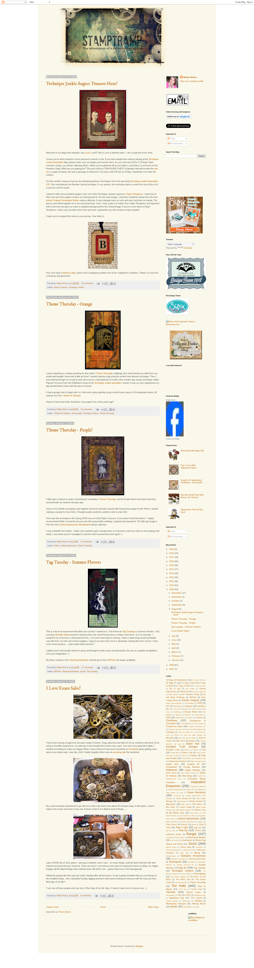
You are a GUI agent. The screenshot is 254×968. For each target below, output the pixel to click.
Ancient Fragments (199, 692)
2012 (171, 577)
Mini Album (197, 804)
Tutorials (170, 892)
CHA (168, 717)
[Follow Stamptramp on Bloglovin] (178, 118)
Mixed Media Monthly (183, 810)
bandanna (201, 706)
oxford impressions (68, 546)
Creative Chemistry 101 (197, 726)
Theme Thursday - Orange (69, 304)
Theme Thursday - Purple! (69, 430)
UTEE (187, 895)
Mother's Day (200, 810)
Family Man (175, 753)
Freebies (193, 756)
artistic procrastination (174, 703)
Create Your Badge (172, 439)
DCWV (176, 735)
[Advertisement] (180, 176)
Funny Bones (186, 758)
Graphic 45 (193, 764)
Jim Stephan (198, 789)
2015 (171, 565)
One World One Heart (187, 816)
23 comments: (87, 283)
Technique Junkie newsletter (107, 383)
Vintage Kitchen (172, 901)
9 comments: (86, 896)
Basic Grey (173, 709)
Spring (197, 853)
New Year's (194, 813)
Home (103, 907)
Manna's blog (69, 273)
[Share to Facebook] (111, 283)
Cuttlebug (170, 732)
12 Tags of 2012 (188, 683)
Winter (174, 906)
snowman (199, 847)
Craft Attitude (185, 723)
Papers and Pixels (188, 822)
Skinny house (171, 847)
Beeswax (184, 709)
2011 (171, 581)
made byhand (181, 801)
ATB (199, 703)
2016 (171, 561)
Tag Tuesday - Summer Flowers (73, 562)
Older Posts (153, 907)
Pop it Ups (182, 827)
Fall (204, 750)
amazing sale (119, 752)
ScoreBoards (186, 840)
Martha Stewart (196, 801)
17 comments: (88, 668)
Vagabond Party (200, 895)
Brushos (187, 715)
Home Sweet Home (188, 773)
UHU (180, 895)
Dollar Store (180, 741)
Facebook (133, 749)
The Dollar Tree (183, 879)
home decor (171, 773)
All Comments (176, 143)
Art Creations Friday (190, 694)
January (176, 660)
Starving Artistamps (79, 660)
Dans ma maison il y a (186, 732)
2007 (171, 669)
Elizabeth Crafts (173, 750)
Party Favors (171, 824)
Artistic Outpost (60, 287)
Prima (198, 830)
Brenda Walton (191, 712)
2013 (171, 573)
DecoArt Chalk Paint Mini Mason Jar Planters (192, 496)
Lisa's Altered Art (184, 798)
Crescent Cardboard (195, 729)
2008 (171, 665)
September (177, 605)
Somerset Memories (173, 850)
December (177, 593)
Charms (190, 718)
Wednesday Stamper (176, 903)
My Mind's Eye (176, 813)
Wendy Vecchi (199, 903)
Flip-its (184, 755)
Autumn (188, 706)
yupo (195, 907)
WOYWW (186, 907)
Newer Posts (53, 907)
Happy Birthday (192, 770)
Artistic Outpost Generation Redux (62, 200)
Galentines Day (200, 758)
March (175, 652)
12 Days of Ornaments (176, 680)
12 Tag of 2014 (197, 680)
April (174, 648)
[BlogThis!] (106, 283)
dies (180, 738)
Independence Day (173, 779)
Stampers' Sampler (178, 859)
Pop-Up (183, 830)
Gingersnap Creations (177, 761)
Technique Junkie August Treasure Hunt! (82, 83)
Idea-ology (187, 776)
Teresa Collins (185, 874)
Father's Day (187, 753)
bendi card (195, 709)
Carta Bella (198, 715)
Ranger (191, 834)
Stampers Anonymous (193, 855)
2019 (171, 549)
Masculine (170, 804)
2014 (171, 569)
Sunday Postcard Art (185, 865)
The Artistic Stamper (178, 877)
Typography (170, 895)
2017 (171, 557)
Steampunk (175, 861)
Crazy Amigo (198, 723)
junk (181, 793)
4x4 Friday (190, 689)
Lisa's (88, 152)
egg (179, 744)
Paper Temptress (134, 194)
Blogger (139, 946)
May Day (184, 804)
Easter (192, 741)
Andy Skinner (174, 694)
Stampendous (171, 856)
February (176, 656)
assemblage (189, 703)
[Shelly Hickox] (175, 436)
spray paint (184, 853)
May (174, 644)
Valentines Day (176, 898)
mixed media (185, 807)
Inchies (200, 776)
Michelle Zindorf (62, 634)
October (176, 601)
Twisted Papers (193, 892)
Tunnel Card (196, 889)
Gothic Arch (172, 764)
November (177, 597)
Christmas (171, 720)
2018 (171, 553)
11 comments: (87, 542)
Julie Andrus (170, 793)
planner (193, 824)
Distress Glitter (190, 738)
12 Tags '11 (171, 683)
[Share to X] (108, 283)
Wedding (198, 901)
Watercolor (186, 901)
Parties (200, 822)
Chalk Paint (180, 718)
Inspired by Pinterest (198, 786)
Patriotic (184, 824)
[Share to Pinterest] (114, 283)
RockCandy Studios (196, 837)
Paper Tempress (172, 822)
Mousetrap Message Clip (192, 450)
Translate (187, 248)
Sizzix (192, 843)
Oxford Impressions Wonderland (75, 524)
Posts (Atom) (65, 912)
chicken (199, 718)
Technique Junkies (76, 287)
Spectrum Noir (189, 850)
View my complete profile (191, 81)
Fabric (56, 546)
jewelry (188, 789)
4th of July (175, 689)
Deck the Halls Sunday (193, 735)
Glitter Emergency (196, 761)
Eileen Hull (192, 743)
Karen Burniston (196, 792)
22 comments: (87, 409)
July (174, 636)
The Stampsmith (181, 882)
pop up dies (170, 830)
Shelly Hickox (190, 77)
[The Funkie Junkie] (186, 358)
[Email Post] (98, 283)
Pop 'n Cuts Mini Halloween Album (189, 466)
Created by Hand (174, 726)
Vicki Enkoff (196, 898)
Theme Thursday (104, 373)
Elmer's (187, 750)
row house (174, 840)
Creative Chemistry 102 (176, 729)
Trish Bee (182, 889)
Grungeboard (171, 767)
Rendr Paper (179, 837)
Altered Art (184, 692)
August (175, 609)
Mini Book (170, 807)
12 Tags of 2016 (200, 686)
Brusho (178, 715)
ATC (168, 706)
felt (177, 755)
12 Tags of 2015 (183, 686)
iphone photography (176, 789)
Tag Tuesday (129, 631)
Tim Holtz (179, 886)
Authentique (177, 706)
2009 (171, 589)
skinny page (76, 413)
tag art (83, 671)
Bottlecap (177, 712)
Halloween (171, 770)
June (174, 640)
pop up (197, 827)
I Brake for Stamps (71, 395)
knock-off (177, 795)
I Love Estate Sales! (63, 688)
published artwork (174, 834)
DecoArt (169, 738)
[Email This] (103, 283)
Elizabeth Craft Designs (182, 746)
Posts (172, 138)
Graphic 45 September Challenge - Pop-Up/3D (191, 481)
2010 (171, 585)
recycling (169, 837)
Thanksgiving (199, 873)
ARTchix (111, 660)
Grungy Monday (191, 767)
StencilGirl (191, 862)
